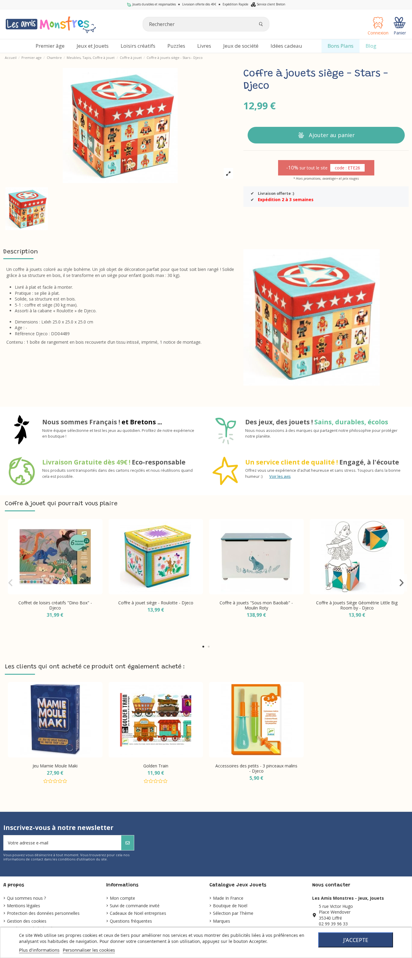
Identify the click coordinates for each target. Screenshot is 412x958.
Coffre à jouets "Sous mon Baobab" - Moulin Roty (256, 605)
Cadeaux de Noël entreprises (138, 913)
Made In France (228, 898)
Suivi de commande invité (135, 905)
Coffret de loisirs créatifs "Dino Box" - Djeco (55, 605)
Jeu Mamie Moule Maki (55, 766)
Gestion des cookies (26, 921)
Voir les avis (280, 476)
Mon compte (122, 898)
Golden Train (155, 766)
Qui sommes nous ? (26, 898)
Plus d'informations (39, 950)
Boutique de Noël (230, 905)
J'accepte (355, 940)
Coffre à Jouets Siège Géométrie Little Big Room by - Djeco (357, 605)
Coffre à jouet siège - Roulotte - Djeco (155, 603)
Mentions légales (23, 905)
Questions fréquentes (131, 921)
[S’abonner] (127, 842)
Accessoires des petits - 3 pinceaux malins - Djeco (256, 768)
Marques (221, 921)
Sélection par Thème (233, 913)
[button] (203, 647)
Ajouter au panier (332, 135)
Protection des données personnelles (43, 913)
